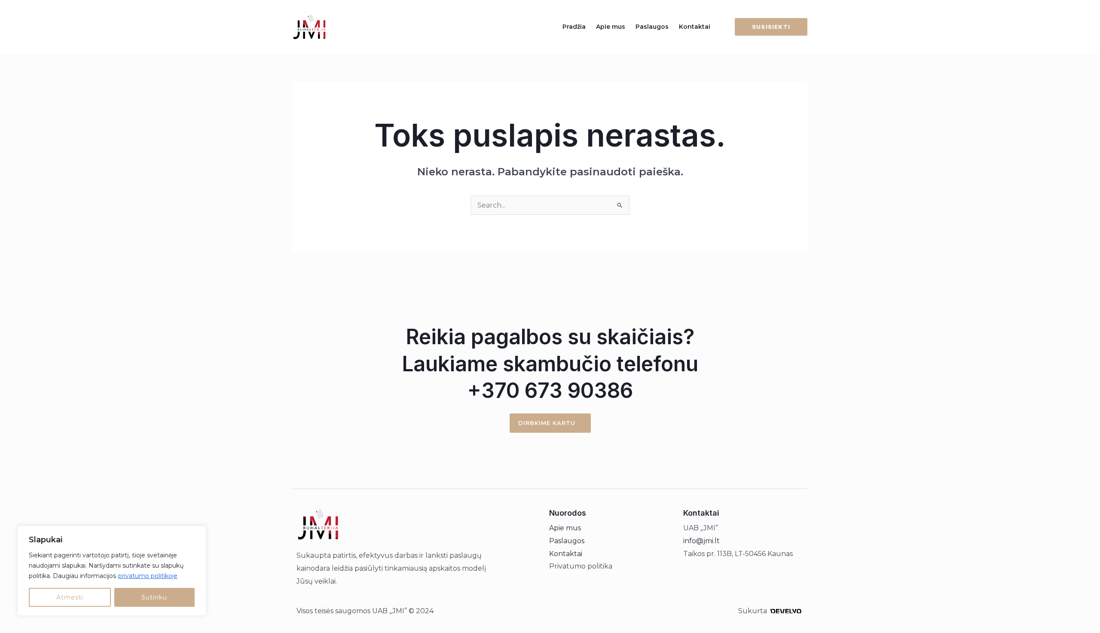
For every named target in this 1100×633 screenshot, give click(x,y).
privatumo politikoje (147, 576)
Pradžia (574, 27)
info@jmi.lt (701, 541)
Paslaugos (652, 27)
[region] (111, 571)
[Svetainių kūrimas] (786, 611)
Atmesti (69, 597)
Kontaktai (694, 27)
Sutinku (154, 597)
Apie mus (610, 27)
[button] (766, 27)
